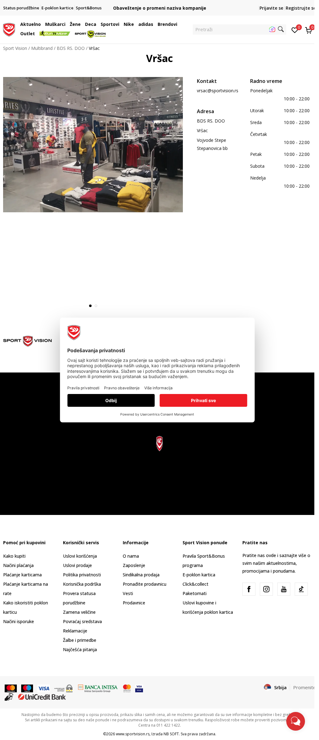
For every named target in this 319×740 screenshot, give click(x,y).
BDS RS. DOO (71, 48)
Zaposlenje (134, 565)
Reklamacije (75, 631)
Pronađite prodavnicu (144, 584)
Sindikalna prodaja (141, 575)
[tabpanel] (93, 144)
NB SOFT (171, 734)
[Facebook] (249, 589)
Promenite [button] (304, 687)
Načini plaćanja (18, 565)
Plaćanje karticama (22, 575)
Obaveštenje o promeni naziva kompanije (159, 8)
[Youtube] (284, 589)
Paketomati (195, 593)
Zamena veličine (79, 612)
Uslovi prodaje (77, 565)
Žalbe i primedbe (79, 640)
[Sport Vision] (9, 29)
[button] (42, 24)
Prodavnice (134, 603)
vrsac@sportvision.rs (217, 91)
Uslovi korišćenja (80, 556)
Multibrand (42, 48)
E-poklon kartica (199, 575)
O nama (131, 556)
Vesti (128, 593)
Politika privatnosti (82, 575)
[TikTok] (301, 589)
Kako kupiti (14, 556)
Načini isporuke (18, 621)
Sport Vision (15, 48)
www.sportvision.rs (133, 734)
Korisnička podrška (82, 584)
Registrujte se (301, 8)
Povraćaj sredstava (82, 621)
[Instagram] (266, 589)
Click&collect (195, 584)
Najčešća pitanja (80, 649)
